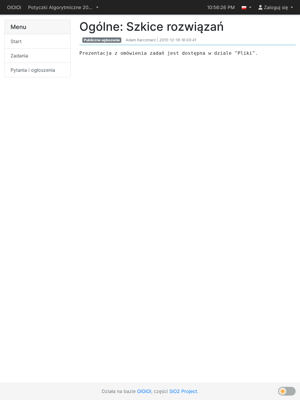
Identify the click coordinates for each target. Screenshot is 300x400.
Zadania (19, 56)
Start (16, 41)
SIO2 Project (183, 391)
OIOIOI (14, 7)
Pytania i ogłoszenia (33, 70)
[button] (63, 7)
